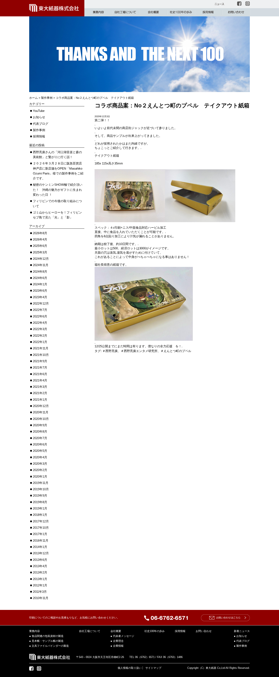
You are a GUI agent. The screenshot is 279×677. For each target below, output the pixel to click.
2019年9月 (40, 495)
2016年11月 (40, 540)
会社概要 (115, 631)
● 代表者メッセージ (122, 636)
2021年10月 (41, 354)
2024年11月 (40, 265)
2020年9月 (40, 425)
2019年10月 (41, 489)
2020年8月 (40, 431)
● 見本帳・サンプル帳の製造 (46, 640)
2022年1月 (40, 342)
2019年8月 (40, 502)
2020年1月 (40, 476)
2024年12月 (41, 258)
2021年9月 (40, 361)
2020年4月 (40, 457)
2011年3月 (40, 591)
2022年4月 (40, 322)
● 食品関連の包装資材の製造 (46, 636)
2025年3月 (40, 252)
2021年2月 (40, 393)
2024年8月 (40, 271)
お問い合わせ (204, 631)
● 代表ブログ (242, 640)
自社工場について (89, 631)
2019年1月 (40, 508)
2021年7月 (40, 367)
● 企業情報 (117, 645)
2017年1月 (40, 534)
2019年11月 (40, 483)
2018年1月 (40, 514)
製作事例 (39, 130)
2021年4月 (40, 380)
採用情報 (39, 136)
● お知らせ (240, 636)
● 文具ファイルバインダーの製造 (49, 645)
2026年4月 (40, 239)
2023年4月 (40, 297)
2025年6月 (40, 245)
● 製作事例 (240, 645)
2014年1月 (40, 547)
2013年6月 (40, 559)
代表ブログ (40, 123)
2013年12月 (41, 553)
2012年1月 (40, 585)
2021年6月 (40, 374)
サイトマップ (153, 667)
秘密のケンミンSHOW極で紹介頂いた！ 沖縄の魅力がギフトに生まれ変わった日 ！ (57, 189)
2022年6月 (40, 316)
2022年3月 (40, 329)
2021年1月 (40, 399)
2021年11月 (40, 348)
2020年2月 (40, 470)
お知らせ (39, 117)
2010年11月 (40, 598)
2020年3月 (40, 463)
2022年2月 (40, 335)
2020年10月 (41, 419)
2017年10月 (41, 527)
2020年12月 (41, 406)
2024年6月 (40, 278)
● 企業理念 (117, 640)
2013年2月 (40, 572)
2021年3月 (40, 386)
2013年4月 (40, 566)
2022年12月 (41, 303)
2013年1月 (40, 579)
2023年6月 (40, 290)
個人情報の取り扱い (130, 667)
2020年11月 (40, 412)
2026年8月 (40, 233)
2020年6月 (40, 444)
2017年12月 (41, 521)
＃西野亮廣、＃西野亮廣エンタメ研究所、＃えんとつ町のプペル (146, 351)
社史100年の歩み (154, 631)
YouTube (39, 110)
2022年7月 (40, 310)
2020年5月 (40, 450)
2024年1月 (40, 284)
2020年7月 (40, 438)
